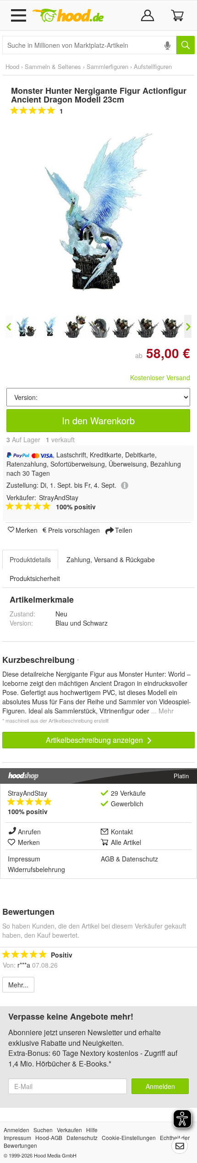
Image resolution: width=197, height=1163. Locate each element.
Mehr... (18, 984)
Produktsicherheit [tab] (35, 578)
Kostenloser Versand (160, 377)
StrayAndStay (27, 793)
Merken (27, 529)
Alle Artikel (126, 842)
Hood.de (68, 16)
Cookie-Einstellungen (129, 1137)
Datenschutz (140, 858)
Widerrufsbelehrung (36, 869)
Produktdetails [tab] (30, 559)
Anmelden (160, 1086)
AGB (107, 858)
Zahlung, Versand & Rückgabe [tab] (110, 559)
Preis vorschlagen (74, 529)
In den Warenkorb (98, 420)
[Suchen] (185, 45)
